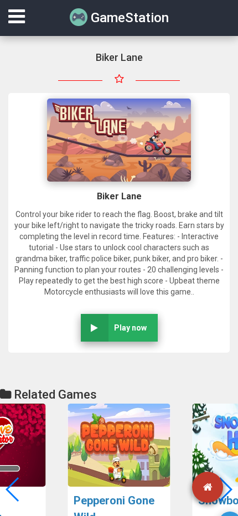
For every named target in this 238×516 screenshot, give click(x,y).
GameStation (128, 17)
